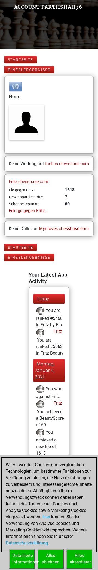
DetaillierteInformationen (23, 559)
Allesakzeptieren (81, 559)
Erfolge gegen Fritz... (28, 210)
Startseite (20, 60)
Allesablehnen (50, 559)
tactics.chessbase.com (67, 163)
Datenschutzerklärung (27, 543)
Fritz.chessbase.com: (29, 181)
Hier (46, 516)
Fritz (57, 331)
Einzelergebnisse (29, 70)
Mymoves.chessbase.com (64, 228)
